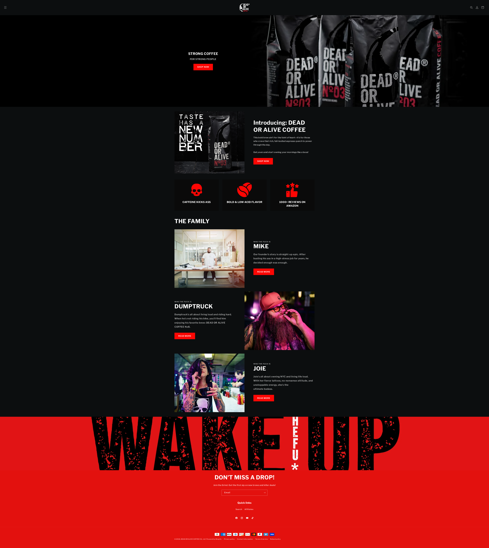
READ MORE (263, 272)
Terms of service (261, 539)
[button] (5, 7)
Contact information (245, 539)
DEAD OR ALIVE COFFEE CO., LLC (193, 539)
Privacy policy (229, 539)
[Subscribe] (264, 493)
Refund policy (275, 539)
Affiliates (248, 509)
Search (239, 509)
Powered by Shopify (214, 539)
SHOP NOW (203, 67)
